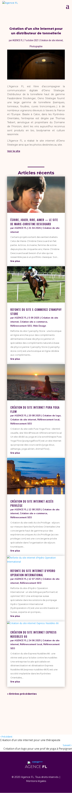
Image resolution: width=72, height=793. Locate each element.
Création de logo (52, 415)
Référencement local (48, 419)
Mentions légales (36, 781)
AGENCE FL (17, 40)
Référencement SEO (21, 325)
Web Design (39, 325)
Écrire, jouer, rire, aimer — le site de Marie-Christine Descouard (34, 222)
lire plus (15, 261)
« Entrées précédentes (22, 693)
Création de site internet (51, 40)
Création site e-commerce (33, 321)
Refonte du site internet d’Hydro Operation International (32, 573)
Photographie (36, 46)
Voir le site (13, 151)
